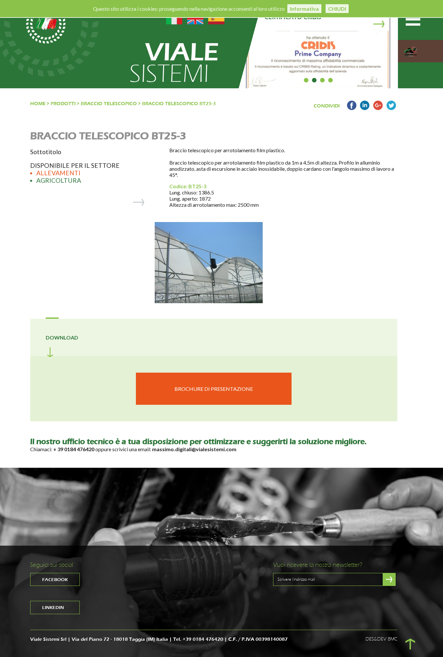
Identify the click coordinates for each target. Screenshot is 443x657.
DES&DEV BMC (381, 639)
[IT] (174, 18)
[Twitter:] (391, 108)
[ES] (216, 18)
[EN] (195, 18)
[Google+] (378, 108)
